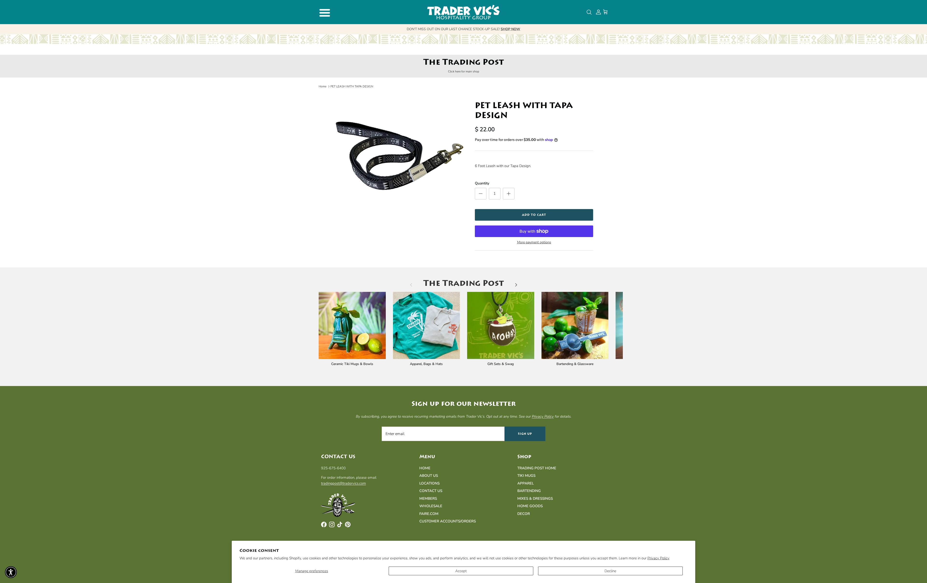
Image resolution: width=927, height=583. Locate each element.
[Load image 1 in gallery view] (399, 158)
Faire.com (428, 513)
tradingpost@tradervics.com (343, 483)
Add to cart (534, 215)
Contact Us (430, 490)
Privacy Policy (658, 558)
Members (428, 498)
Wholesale (430, 506)
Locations (429, 483)
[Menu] (324, 12)
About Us (428, 475)
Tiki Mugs (526, 475)
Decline (610, 571)
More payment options (534, 242)
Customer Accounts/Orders (447, 521)
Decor (523, 513)
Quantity (482, 183)
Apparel (525, 483)
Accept (461, 571)
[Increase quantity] (508, 193)
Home (322, 86)
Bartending (529, 490)
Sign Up (525, 433)
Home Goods (530, 506)
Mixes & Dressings (535, 498)
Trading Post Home (536, 468)
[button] (11, 572)
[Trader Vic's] (463, 12)
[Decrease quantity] (480, 193)
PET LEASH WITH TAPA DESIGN (351, 86)
